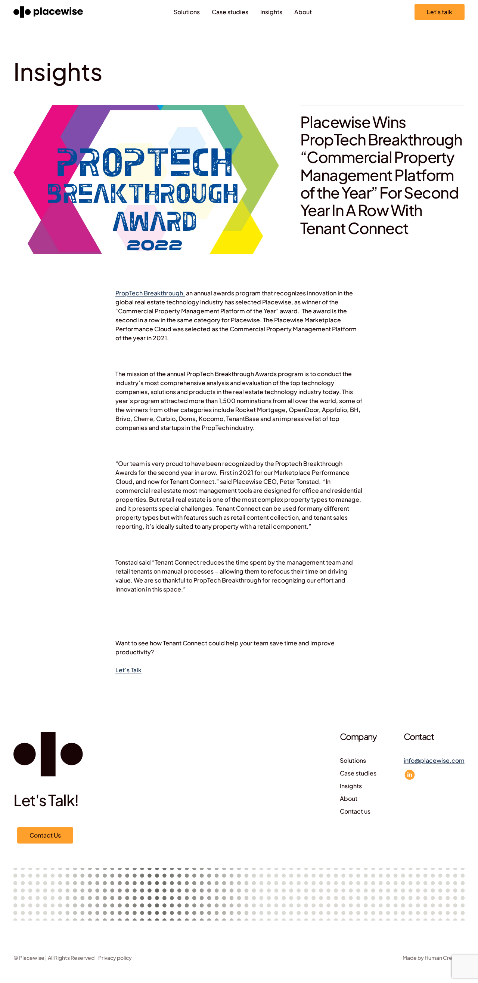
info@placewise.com (434, 760)
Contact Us (45, 835)
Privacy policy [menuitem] (115, 957)
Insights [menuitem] (271, 12)
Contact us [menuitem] (355, 811)
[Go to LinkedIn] (410, 775)
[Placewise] (48, 12)
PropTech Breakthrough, (150, 293)
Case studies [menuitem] (230, 12)
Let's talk (439, 12)
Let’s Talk (128, 670)
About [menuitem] (303, 12)
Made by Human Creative (434, 957)
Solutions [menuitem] (187, 12)
